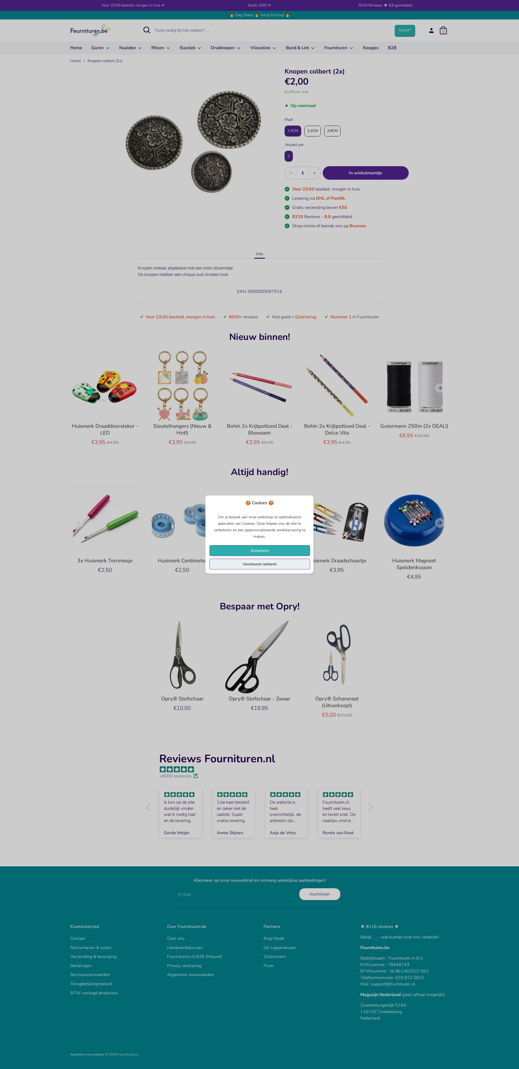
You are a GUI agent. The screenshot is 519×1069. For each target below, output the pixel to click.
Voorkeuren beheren (260, 564)
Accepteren (260, 550)
